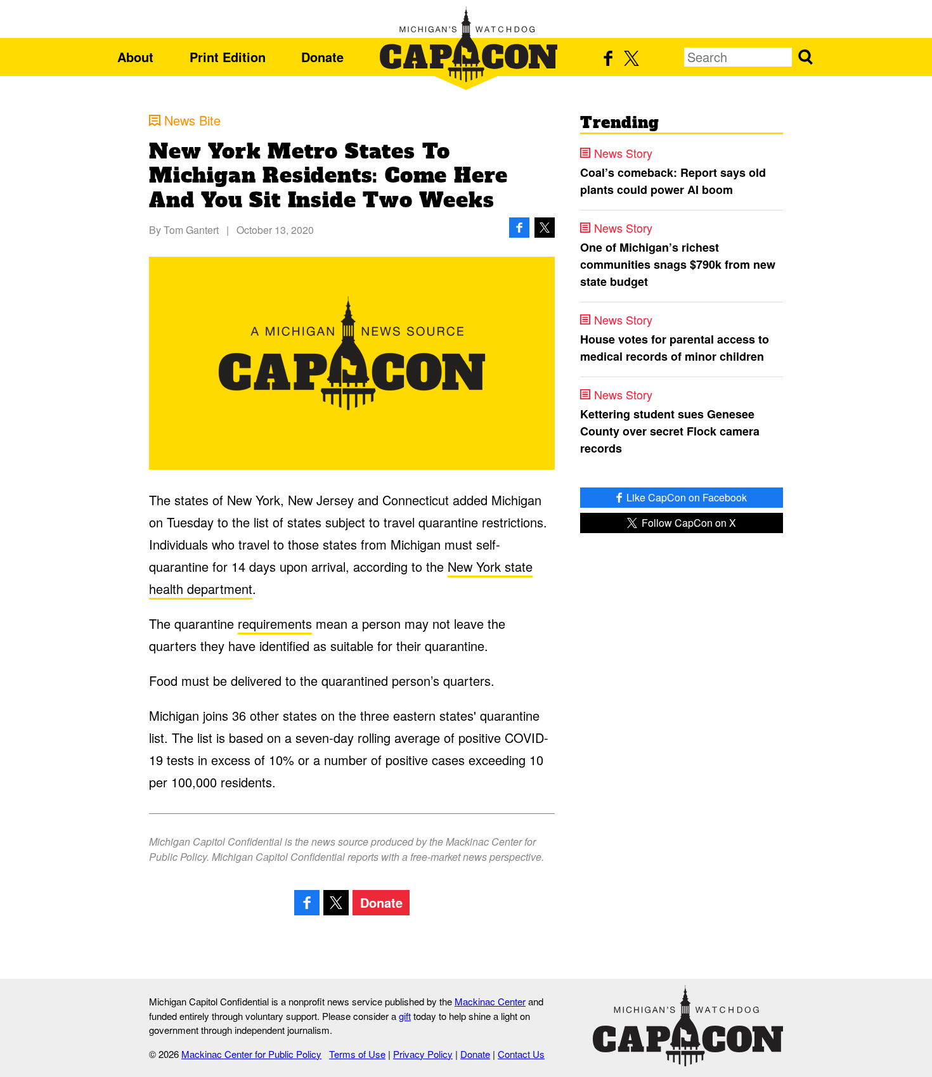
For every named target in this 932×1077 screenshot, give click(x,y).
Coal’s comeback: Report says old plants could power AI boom (673, 181)
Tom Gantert (191, 229)
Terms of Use (357, 1054)
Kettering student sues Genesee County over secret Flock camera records (670, 431)
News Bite (192, 120)
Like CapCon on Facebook (685, 497)
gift (405, 1015)
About (135, 57)
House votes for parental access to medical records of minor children (674, 347)
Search (805, 57)
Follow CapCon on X (687, 522)
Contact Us (521, 1054)
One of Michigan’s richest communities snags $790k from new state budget (677, 264)
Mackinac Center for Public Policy (251, 1054)
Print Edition (228, 57)
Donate (322, 57)
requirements (275, 623)
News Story (623, 152)
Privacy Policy (423, 1054)
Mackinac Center (490, 1001)
